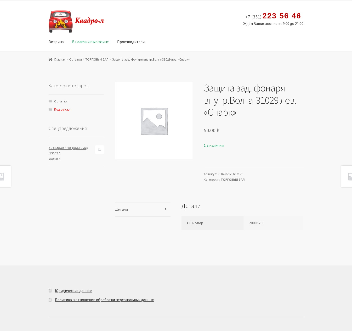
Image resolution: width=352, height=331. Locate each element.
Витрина (56, 41)
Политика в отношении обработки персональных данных (104, 299)
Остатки (75, 59)
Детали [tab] (121, 209)
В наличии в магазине (90, 41)
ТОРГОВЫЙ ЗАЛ (96, 59)
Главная (60, 59)
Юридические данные (73, 290)
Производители (131, 41)
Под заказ (61, 109)
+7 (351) (273, 16)
